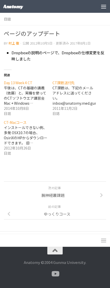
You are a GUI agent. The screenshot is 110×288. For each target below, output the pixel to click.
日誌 (7, 19)
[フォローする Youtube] (55, 274)
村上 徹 (13, 43)
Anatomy (13, 6)
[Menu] (103, 6)
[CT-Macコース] (28, 138)
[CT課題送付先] (76, 98)
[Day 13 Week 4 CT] (28, 98)
